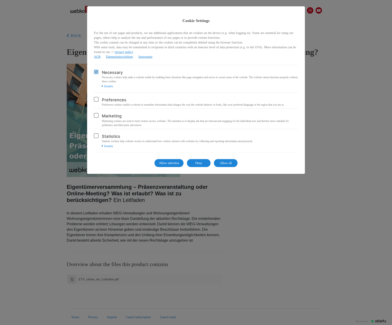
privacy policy (124, 52)
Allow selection (169, 163)
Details (108, 86)
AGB (97, 56)
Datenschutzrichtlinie (119, 56)
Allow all (226, 163)
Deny (198, 163)
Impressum (145, 56)
